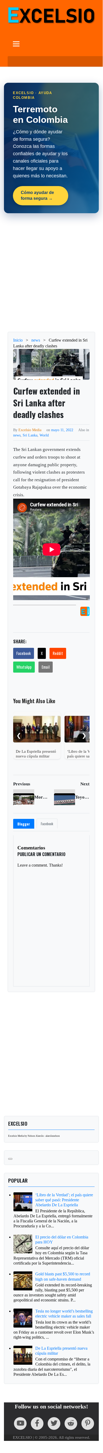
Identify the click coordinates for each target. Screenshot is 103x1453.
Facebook (23, 653)
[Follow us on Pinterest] (87, 1423)
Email (46, 667)
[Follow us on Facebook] (37, 1423)
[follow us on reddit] (71, 1423)
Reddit (58, 653)
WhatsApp (24, 667)
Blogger (23, 824)
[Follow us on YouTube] (20, 1423)
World (44, 435)
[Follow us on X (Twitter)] (54, 1423)
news (17, 435)
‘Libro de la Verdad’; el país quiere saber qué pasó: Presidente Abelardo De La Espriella (64, 1200)
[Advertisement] (51, 272)
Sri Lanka (30, 435)
